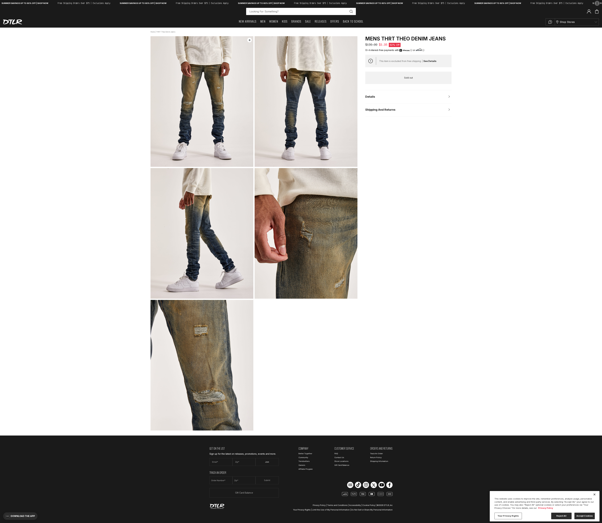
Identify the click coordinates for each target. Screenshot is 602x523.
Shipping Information (379, 461)
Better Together (305, 453)
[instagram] (366, 485)
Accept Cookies (584, 516)
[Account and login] (589, 11)
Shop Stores (567, 22)
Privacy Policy (319, 505)
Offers (334, 21)
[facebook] (389, 485)
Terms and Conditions (337, 505)
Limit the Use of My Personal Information (331, 510)
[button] (20, 516)
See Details (429, 61)
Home (152, 32)
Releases (321, 21)
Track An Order (376, 453)
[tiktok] (358, 485)
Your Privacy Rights (302, 510)
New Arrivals (247, 21)
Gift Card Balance (244, 492)
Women (273, 21)
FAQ (336, 453)
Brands (296, 21)
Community (303, 457)
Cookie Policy (368, 505)
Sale (308, 21)
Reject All (561, 516)
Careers (301, 465)
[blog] (350, 485)
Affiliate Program (305, 469)
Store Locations (341, 461)
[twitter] (374, 485)
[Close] (594, 494)
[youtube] (381, 485)
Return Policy (376, 457)
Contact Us (339, 457)
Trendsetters (304, 461)
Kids (285, 21)
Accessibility (355, 505)
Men (262, 21)
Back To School (353, 21)
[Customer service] (550, 21)
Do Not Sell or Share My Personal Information (372, 510)
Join (267, 462)
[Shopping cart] (597, 11)
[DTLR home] (12, 21)
